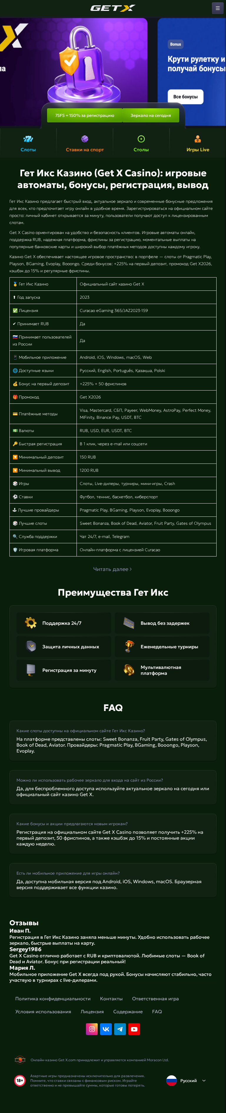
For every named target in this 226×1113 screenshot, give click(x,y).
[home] (113, 8)
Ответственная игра (155, 998)
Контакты (111, 998)
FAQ (157, 1011)
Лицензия (92, 1011)
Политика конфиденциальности (53, 998)
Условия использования (43, 1011)
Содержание (128, 1011)
